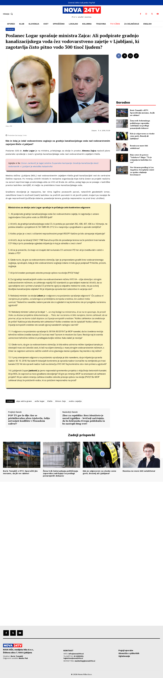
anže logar (40, 401)
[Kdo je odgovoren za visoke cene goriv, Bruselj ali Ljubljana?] (122, 136)
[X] (152, 14)
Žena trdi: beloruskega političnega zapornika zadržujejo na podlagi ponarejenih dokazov (140, 124)
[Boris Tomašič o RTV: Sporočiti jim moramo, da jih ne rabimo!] (122, 113)
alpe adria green (24, 401)
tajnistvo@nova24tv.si (73, 658)
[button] (8, 13)
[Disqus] (81, 516)
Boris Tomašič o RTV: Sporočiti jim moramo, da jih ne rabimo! (142, 112)
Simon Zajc (60, 401)
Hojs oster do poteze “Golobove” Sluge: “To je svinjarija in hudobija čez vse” (141, 158)
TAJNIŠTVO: (68, 656)
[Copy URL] (136, 55)
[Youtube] (157, 14)
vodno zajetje (75, 401)
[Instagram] (146, 14)
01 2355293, (79, 656)
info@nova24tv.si (76, 654)
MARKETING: (69, 661)
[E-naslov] (130, 55)
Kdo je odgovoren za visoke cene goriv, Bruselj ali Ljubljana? (142, 136)
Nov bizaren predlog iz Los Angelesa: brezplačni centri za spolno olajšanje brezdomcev (142, 171)
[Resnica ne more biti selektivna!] (122, 147)
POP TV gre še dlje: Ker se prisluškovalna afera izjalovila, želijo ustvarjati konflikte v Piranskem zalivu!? (29, 419)
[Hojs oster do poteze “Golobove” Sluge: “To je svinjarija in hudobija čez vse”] (122, 158)
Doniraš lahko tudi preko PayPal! (81, 2)
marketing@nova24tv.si (85, 661)
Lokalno (10, 29)
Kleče (49, 401)
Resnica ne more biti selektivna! (139, 146)
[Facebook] (140, 14)
